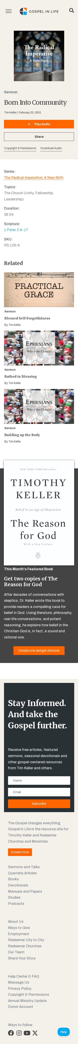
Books (13, 879)
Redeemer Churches (25, 946)
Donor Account (20, 1007)
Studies (14, 897)
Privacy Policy (19, 989)
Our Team (16, 952)
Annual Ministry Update (27, 1001)
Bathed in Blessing (20, 376)
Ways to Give (19, 928)
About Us (16, 922)
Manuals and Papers (25, 891)
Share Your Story (22, 958)
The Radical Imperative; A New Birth (33, 178)
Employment (18, 934)
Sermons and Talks (24, 867)
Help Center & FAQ (23, 976)
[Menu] (8, 11)
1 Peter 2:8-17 (16, 230)
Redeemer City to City (26, 940)
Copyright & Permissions (28, 995)
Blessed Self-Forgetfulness (27, 318)
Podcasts (16, 904)
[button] (51, 148)
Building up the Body (22, 435)
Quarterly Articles (22, 873)
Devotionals (18, 885)
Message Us (18, 982)
